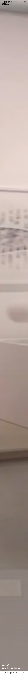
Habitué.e (24, 672)
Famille (12, 672)
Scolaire (18, 672)
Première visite (6, 672)
